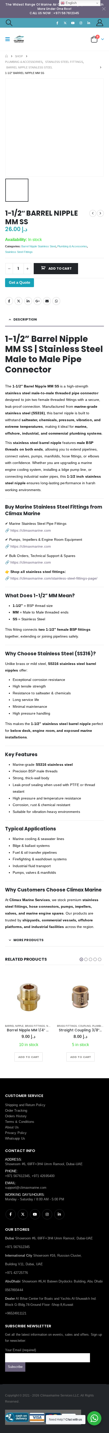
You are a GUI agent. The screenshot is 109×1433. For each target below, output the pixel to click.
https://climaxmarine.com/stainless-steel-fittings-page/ (53, 578)
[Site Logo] (23, 39)
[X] (65, 23)
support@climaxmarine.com (26, 1187)
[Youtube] (73, 23)
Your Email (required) (20, 1350)
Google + (37, 301)
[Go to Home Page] (6, 56)
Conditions (26, 1122)
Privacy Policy (16, 1133)
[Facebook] (57, 23)
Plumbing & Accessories (72, 246)
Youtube (35, 1214)
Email (47, 301)
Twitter (18, 301)
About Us (12, 1127)
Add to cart (60, 268)
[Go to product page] (28, 997)
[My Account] (100, 22)
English (71, 3)
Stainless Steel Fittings (19, 251)
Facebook (9, 301)
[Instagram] (81, 23)
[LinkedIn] (89, 23)
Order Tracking (16, 1110)
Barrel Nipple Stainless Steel (38, 246)
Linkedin (59, 1214)
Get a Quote (19, 282)
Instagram (47, 1214)
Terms (9, 1122)
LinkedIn (28, 301)
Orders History (16, 1116)
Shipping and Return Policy (25, 1105)
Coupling (84, 1026)
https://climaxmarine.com (30, 530)
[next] (100, 213)
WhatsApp (56, 301)
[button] (9, 23)
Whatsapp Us (15, 1138)
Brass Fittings (35, 1026)
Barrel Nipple (14, 1026)
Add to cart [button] (28, 1057)
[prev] (92, 213)
